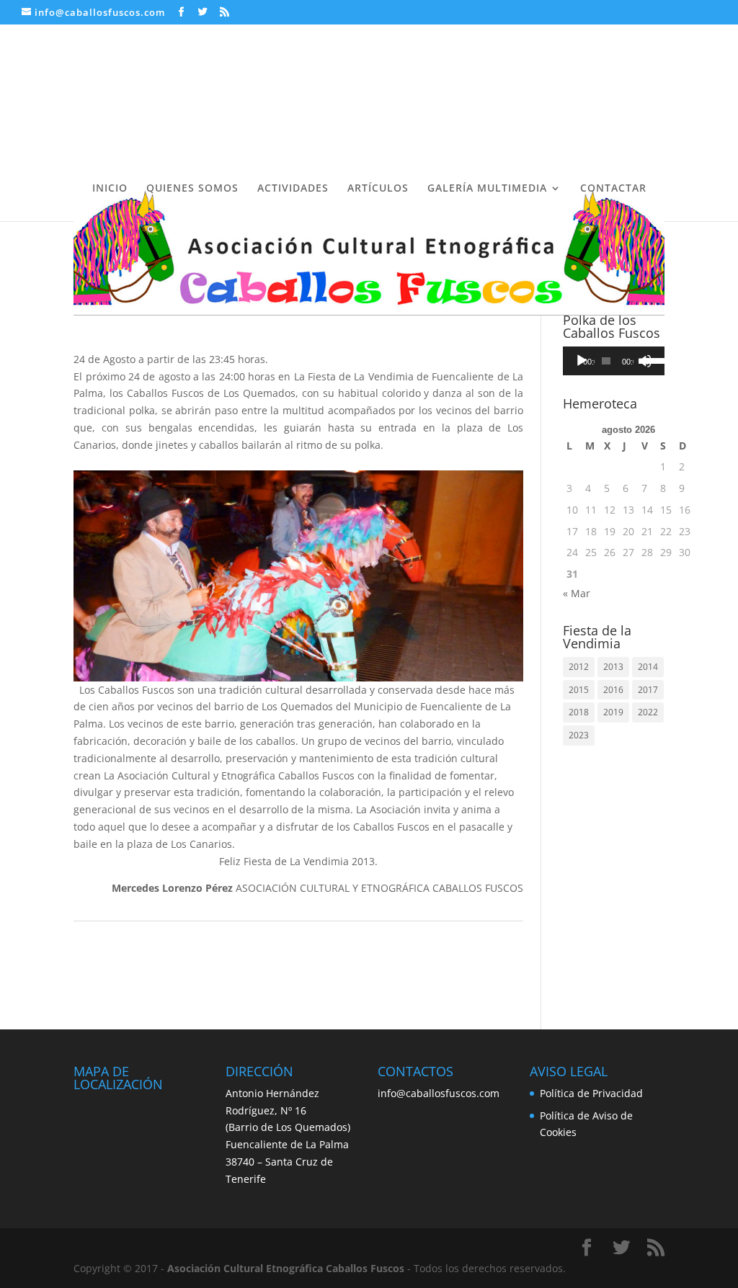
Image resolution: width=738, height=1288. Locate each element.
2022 (648, 712)
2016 (613, 690)
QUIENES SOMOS (192, 188)
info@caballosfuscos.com (438, 1093)
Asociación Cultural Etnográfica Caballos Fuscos (285, 1268)
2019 (613, 712)
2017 (648, 690)
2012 (579, 667)
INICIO (110, 188)
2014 (648, 667)
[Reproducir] (581, 361)
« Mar (576, 593)
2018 (579, 712)
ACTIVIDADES (293, 188)
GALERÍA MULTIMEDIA (487, 188)
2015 (579, 690)
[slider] (649, 359)
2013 (613, 667)
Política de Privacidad (591, 1093)
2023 (579, 735)
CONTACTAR (613, 188)
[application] (613, 360)
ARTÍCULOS (378, 188)
